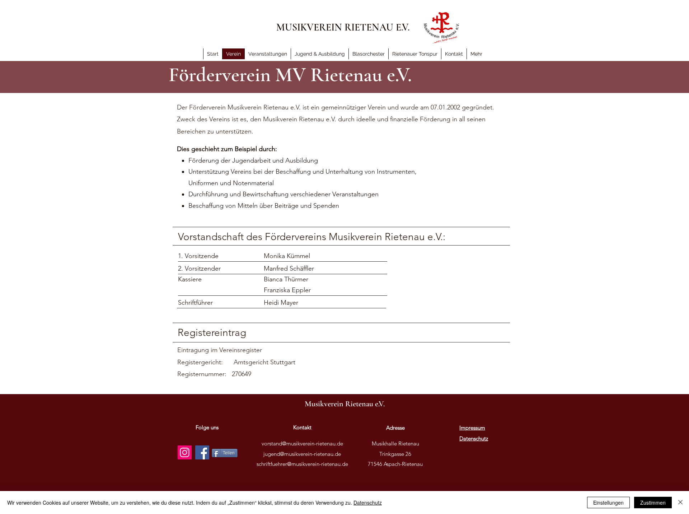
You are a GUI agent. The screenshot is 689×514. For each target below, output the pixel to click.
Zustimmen (653, 502)
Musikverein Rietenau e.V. (345, 403)
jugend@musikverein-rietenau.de (302, 453)
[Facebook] (202, 452)
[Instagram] (185, 452)
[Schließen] (680, 502)
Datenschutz (367, 502)
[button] (476, 53)
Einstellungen (608, 502)
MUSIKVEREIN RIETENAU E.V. (343, 27)
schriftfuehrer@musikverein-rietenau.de (302, 464)
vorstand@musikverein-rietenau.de (302, 443)
